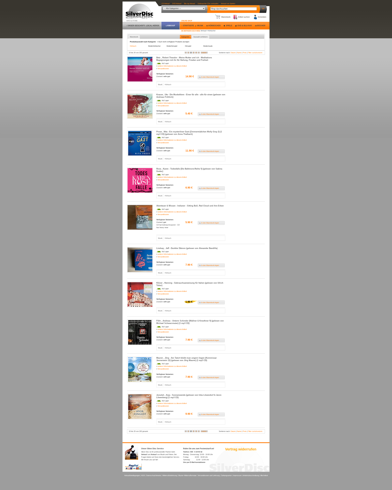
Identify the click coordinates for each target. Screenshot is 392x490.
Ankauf (171, 26)
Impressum (237, 475)
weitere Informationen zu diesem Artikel (172, 66)
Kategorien (185, 37)
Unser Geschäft (136, 26)
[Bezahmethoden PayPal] (133, 470)
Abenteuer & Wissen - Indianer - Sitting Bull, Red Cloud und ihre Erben (190, 206)
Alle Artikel (264, 475)
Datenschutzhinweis (153, 475)
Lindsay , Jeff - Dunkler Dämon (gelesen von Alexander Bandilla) (186, 248)
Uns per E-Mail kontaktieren (194, 462)
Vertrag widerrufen (240, 449)
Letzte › (204, 53)
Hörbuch (133, 46)
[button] (211, 77)
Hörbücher (214, 26)
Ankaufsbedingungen (132, 475)
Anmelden (262, 17)
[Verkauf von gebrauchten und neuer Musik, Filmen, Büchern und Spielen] (141, 18)
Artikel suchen (244, 17)
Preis (245, 53)
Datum (233, 53)
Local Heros (152, 26)
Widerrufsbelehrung (169, 475)
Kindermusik (208, 46)
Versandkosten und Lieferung (209, 475)
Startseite (188, 26)
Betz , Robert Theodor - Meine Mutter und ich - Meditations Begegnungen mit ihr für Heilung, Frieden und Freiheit (184, 58)
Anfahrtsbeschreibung (251, 475)
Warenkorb (225, 17)
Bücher (261, 26)
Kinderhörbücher (154, 46)
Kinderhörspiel (172, 46)
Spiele (229, 26)
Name (239, 53)
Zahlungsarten (226, 475)
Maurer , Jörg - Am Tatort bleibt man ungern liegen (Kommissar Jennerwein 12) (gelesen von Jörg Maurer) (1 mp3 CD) (186, 359)
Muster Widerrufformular (187, 475)
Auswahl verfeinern (200, 37)
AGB (143, 475)
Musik (200, 26)
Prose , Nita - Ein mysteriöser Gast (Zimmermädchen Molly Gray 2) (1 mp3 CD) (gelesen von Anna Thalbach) (189, 133)
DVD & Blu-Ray (244, 26)
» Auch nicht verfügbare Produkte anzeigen (173, 42)
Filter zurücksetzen (255, 53)
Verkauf (144, 454)
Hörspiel (188, 46)
